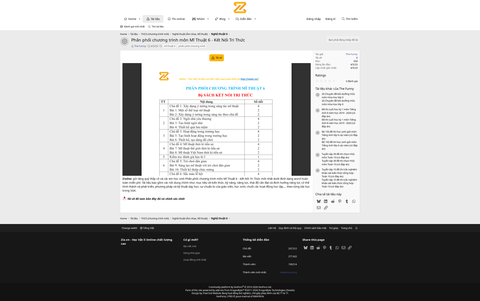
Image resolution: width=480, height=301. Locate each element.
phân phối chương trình (191, 46)
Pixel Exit (207, 293)
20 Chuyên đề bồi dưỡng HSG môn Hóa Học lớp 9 (338, 95)
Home (132, 19)
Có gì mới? (190, 239)
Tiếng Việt (148, 228)
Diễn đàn (246, 19)
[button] (139, 19)
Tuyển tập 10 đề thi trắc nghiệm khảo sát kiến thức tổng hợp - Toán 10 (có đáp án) (339, 173)
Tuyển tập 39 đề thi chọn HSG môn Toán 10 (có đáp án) (338, 155)
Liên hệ (272, 228)
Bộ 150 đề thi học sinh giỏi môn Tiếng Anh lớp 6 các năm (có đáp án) (340, 135)
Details (290, 290)
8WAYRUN (258, 296)
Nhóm (201, 19)
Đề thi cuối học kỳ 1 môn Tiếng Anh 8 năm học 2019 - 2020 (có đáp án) (339, 113)
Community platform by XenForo (240, 287)
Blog (222, 19)
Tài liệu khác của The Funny (334, 89)
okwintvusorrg (288, 272)
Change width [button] (129, 228)
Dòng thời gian (191, 253)
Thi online (178, 19)
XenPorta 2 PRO (224, 296)
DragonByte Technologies (272, 290)
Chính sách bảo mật (315, 228)
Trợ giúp (333, 228)
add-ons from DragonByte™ (229, 290)
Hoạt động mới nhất (194, 259)
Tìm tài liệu (158, 26)
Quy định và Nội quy (290, 228)
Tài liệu (155, 19)
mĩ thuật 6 (169, 46)
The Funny (140, 46)
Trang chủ (346, 228)
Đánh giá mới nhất (134, 26)
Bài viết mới (189, 246)
